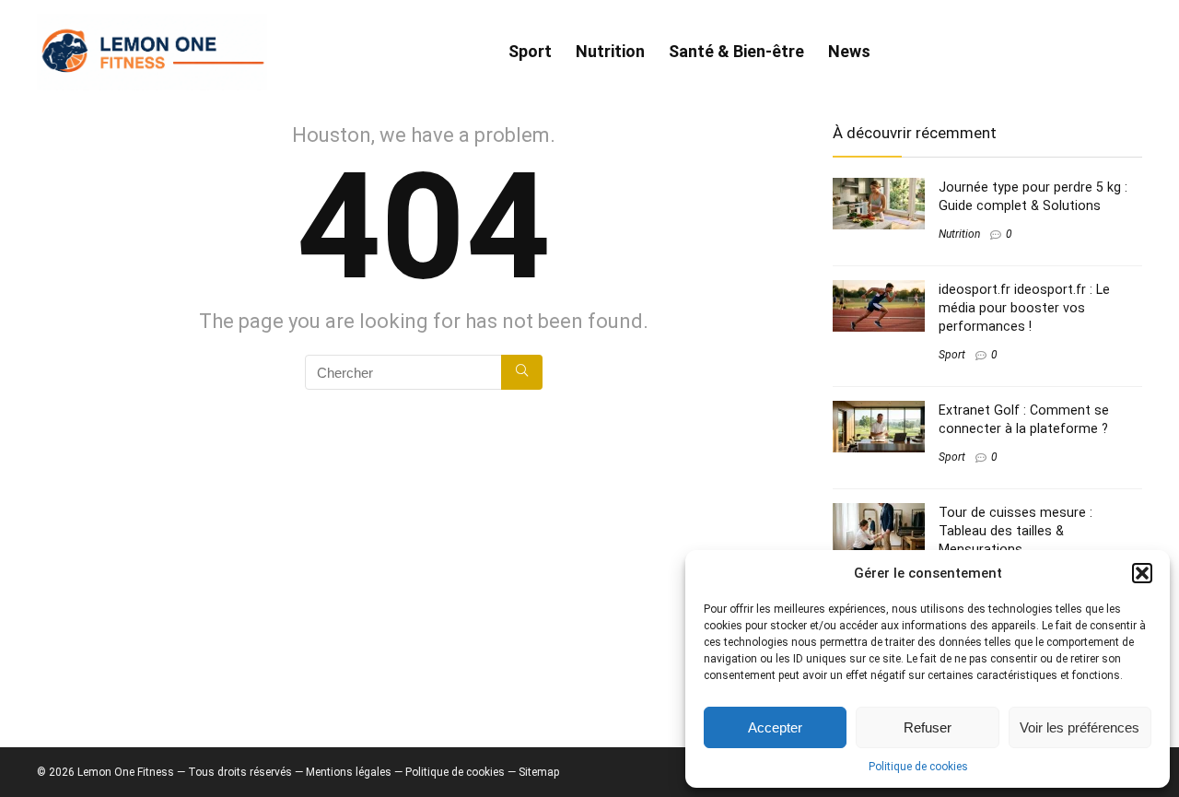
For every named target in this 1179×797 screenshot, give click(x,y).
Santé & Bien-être (736, 51)
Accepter (775, 727)
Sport (530, 51)
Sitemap (539, 772)
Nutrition (610, 51)
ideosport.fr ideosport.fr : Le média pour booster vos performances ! (1024, 308)
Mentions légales (348, 772)
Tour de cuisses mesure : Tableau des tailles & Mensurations (1015, 531)
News (849, 51)
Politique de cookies (918, 766)
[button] (1142, 573)
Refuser (927, 727)
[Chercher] (522, 372)
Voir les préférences (1079, 727)
